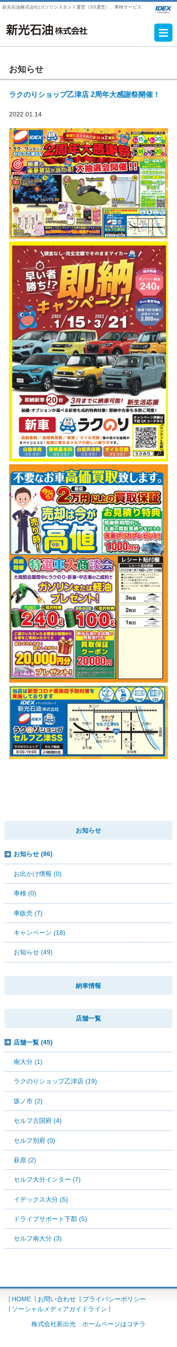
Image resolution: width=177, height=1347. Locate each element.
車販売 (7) (28, 913)
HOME (21, 1299)
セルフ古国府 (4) (38, 1120)
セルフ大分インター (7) (47, 1179)
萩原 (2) (25, 1160)
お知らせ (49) (33, 952)
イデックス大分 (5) (41, 1199)
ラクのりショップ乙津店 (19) (55, 1081)
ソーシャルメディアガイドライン (59, 1309)
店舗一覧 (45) (33, 1042)
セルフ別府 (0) (34, 1140)
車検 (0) (25, 893)
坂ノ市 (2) (28, 1101)
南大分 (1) (28, 1061)
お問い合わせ (57, 1299)
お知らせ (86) (33, 853)
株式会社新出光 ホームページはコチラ (88, 1324)
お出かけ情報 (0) (38, 873)
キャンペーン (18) (39, 932)
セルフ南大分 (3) (38, 1238)
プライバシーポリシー (114, 1299)
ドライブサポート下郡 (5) (50, 1218)
